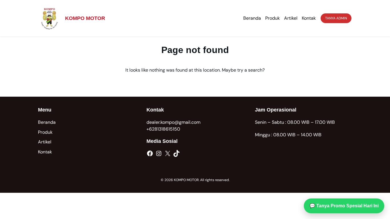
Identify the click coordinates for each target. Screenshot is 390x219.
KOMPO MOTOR (85, 18)
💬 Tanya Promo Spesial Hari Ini (344, 205)
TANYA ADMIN (336, 18)
